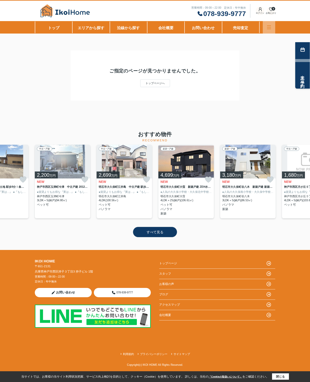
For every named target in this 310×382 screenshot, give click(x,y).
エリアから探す (91, 28)
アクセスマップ (169, 304)
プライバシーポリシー (153, 354)
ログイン (260, 13)
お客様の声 (166, 284)
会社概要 (166, 28)
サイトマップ (182, 354)
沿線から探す (128, 28)
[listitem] (62, 181)
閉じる (280, 376)
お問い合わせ (203, 28)
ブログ (163, 294)
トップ (53, 28)
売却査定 (240, 28)
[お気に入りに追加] (23, 179)
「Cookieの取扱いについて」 (225, 376)
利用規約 (128, 354)
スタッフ (165, 273)
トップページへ (155, 83)
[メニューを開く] (269, 27)
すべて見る (155, 232)
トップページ (168, 263)
